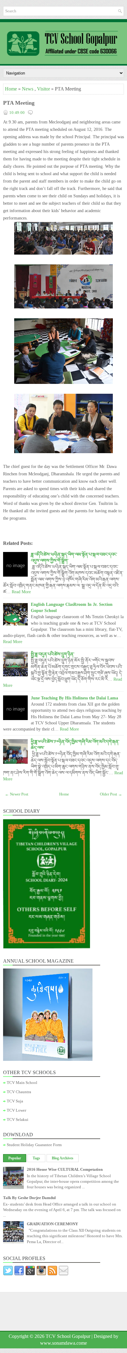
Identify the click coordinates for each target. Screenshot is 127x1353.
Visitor (43, 88)
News (27, 88)
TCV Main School (22, 1082)
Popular (14, 1158)
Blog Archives (62, 1158)
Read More (21, 591)
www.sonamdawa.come (63, 1343)
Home (11, 88)
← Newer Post (16, 794)
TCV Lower (16, 1110)
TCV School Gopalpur (68, 1336)
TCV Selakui (17, 1119)
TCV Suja (15, 1101)
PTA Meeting (19, 103)
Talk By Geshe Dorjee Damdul (29, 1197)
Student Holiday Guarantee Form (34, 1144)
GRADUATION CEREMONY (52, 1224)
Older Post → (111, 794)
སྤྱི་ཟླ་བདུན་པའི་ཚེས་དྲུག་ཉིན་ (52, 654)
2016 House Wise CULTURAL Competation (65, 1169)
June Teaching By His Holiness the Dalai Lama (74, 697)
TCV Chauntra (19, 1091)
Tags (36, 1158)
